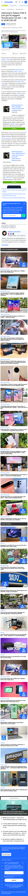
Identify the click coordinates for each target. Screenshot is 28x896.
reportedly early (19, 69)
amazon (12, 226)
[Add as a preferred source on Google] (6, 854)
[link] (7, 109)
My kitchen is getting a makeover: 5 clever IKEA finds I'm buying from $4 (13, 840)
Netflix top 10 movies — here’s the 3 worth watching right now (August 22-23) (15, 818)
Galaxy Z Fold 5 (17, 71)
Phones (3, 9)
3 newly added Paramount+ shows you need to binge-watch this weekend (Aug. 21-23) (14, 825)
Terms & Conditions (17, 886)
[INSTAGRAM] (9, 234)
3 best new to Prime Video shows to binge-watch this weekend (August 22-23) (15, 812)
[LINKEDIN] (11, 234)
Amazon (19, 93)
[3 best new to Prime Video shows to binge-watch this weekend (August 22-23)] (14, 808)
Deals (3, 24)
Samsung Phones (19, 9)
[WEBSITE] (13, 234)
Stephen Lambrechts (11, 23)
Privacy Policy (20, 885)
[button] (26, 2)
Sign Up (14, 880)
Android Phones (10, 9)
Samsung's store (6, 138)
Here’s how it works (14, 31)
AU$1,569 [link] (12, 124)
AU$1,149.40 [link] (8, 177)
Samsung (5, 226)
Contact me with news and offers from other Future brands (13, 876)
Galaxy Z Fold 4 (5, 59)
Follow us (16, 53)
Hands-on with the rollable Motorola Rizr (13, 198)
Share (5, 53)
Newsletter (24, 53)
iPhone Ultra (13, 5)
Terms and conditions (6, 860)
